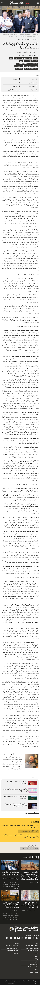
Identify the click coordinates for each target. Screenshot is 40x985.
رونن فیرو (9, 95)
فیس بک (15, 79)
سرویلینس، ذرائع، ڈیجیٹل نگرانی (29, 848)
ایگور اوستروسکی (12, 114)
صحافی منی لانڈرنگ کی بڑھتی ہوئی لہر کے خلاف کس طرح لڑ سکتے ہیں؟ (30, 905)
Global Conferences (12, 950)
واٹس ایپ (32, 86)
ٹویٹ (33, 79)
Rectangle (11, 983)
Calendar (16, 953)
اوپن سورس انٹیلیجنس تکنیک (20, 568)
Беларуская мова (31, 66)
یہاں (7, 736)
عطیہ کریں (36, 953)
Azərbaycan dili (23, 63)
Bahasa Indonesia (31, 68)
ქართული (19, 66)
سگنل (34, 337)
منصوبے (37, 969)
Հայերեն (34, 63)
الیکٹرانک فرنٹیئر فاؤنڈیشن (19, 647)
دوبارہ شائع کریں (13, 90)
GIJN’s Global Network (12, 945)
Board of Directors (33, 950)
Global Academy (34, 964)
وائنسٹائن (36, 140)
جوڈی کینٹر (27, 124)
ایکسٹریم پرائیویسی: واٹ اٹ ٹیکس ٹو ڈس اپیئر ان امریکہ (19, 571)
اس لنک (20, 741)
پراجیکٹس (32, 82)
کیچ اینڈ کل (5, 156)
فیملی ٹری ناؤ (25, 429)
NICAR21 (13, 174)
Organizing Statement (32, 945)
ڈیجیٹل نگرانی (21, 165)
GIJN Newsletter (33, 967)
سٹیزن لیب (32, 647)
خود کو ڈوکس (15, 417)
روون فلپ (19, 754)
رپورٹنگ (36, 39)
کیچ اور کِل (13, 102)
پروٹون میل (27, 337)
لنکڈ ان (16, 82)
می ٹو (33, 147)
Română (19, 68)
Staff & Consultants (32, 948)
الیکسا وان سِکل (35, 910)
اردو (27, 3)
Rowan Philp (30, 52)
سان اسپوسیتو (17, 295)
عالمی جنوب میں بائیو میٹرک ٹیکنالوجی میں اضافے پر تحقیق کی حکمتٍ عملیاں (10, 905)
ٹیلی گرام (15, 86)
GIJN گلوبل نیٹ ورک (13, 948)
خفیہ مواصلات (16, 337)
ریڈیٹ (33, 90)
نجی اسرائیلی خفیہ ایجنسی (21, 126)
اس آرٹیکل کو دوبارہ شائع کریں (27, 831)
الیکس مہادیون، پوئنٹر (14, 878)
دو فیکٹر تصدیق (29, 342)
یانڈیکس (31, 419)
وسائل (37, 961)
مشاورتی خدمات (34, 972)
